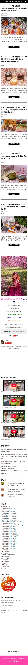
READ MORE (14, 46)
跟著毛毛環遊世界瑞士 (8, 523)
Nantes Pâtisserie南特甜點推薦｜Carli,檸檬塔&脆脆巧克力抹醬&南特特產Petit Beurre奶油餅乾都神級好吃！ (14, 59)
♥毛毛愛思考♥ (5, 559)
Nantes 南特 (3, 14)
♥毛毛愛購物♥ (5, 561)
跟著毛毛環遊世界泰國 (8, 544)
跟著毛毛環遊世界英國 (8, 526)
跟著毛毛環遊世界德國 (8, 528)
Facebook (9, 651)
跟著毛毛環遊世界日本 (8, 539)
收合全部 (8, 506)
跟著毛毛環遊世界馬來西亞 (9, 543)
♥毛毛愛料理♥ (5, 553)
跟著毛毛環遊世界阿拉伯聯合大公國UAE (12, 525)
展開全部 (3, 506)
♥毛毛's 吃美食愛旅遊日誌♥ (14, 2)
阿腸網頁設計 (16, 661)
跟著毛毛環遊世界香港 (8, 548)
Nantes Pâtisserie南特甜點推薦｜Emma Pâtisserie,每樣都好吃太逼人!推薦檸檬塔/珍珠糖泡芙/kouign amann (14, 8)
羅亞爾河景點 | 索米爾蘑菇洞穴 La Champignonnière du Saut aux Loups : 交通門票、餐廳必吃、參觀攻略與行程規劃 (14, 456)
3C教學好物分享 (7, 558)
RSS (18, 651)
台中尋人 (13, 610)
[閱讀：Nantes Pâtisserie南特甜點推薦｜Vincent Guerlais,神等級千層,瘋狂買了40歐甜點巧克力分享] (14, 233)
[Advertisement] (12, 362)
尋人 (19, 610)
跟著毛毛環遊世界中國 (8, 546)
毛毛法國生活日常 (6, 510)
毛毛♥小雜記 (5, 564)
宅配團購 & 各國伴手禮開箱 (8, 554)
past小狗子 (4, 568)
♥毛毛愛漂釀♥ (5, 551)
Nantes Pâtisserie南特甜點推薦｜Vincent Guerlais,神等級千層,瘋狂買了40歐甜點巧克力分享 (14, 207)
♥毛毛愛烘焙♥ (5, 549)
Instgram (11, 651)
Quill (15, 660)
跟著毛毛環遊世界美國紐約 (9, 533)
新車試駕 (4, 563)
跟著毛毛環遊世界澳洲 (8, 541)
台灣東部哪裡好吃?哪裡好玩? (9, 518)
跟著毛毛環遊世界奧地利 (8, 529)
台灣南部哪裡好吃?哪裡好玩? (9, 516)
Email (16, 651)
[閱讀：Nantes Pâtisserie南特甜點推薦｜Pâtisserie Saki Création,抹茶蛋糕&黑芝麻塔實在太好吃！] (14, 182)
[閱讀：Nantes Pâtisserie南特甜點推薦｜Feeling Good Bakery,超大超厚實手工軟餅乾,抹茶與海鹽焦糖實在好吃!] (14, 131)
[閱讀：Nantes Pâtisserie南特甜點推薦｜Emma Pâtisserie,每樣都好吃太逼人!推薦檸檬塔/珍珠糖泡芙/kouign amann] (14, 34)
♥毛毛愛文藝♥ (5, 556)
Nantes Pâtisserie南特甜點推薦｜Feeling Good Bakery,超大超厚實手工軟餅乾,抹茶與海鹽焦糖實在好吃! (14, 110)
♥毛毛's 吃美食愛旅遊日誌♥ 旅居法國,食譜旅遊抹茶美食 (16, 658)
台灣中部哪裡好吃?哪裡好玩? (9, 515)
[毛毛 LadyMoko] (14, 296)
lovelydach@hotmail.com (18, 331)
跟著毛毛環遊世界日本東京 (9, 536)
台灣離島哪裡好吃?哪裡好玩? (10, 520)
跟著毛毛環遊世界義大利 (8, 531)
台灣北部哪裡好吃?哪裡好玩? (9, 513)
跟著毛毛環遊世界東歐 (8, 508)
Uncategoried (5, 566)
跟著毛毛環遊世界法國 (8, 511)
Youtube (13, 651)
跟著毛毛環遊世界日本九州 (9, 538)
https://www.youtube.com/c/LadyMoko (13, 338)
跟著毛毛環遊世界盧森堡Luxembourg (11, 521)
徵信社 (4, 610)
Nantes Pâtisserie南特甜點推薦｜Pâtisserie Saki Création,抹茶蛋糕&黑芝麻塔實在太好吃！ (13, 156)
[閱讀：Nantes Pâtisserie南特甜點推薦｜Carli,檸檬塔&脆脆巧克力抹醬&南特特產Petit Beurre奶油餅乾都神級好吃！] (14, 85)
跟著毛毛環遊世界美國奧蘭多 (9, 534)
